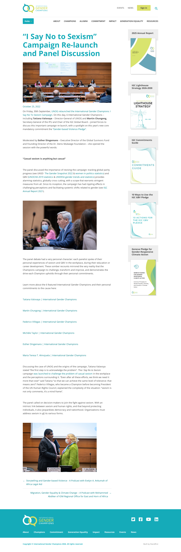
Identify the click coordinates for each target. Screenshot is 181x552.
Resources (152, 21)
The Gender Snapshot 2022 (59, 173)
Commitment (98, 21)
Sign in (143, 8)
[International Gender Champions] (35, 8)
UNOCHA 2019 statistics (40, 176)
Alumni (84, 21)
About (56, 21)
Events (120, 8)
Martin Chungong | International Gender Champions (50, 310)
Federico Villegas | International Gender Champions (50, 321)
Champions (70, 21)
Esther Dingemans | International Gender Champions (50, 344)
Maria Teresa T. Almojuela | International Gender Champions (54, 355)
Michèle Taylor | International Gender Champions (48, 332)
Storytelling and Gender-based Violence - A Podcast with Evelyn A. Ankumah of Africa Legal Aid (65, 482)
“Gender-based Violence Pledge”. (70, 129)
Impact (112, 21)
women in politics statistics (89, 173)
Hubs (27, 21)
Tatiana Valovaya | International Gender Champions (50, 299)
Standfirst (154, 544)
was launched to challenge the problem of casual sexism (63, 373)
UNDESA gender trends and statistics (75, 176)
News (130, 8)
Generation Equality (131, 21)
